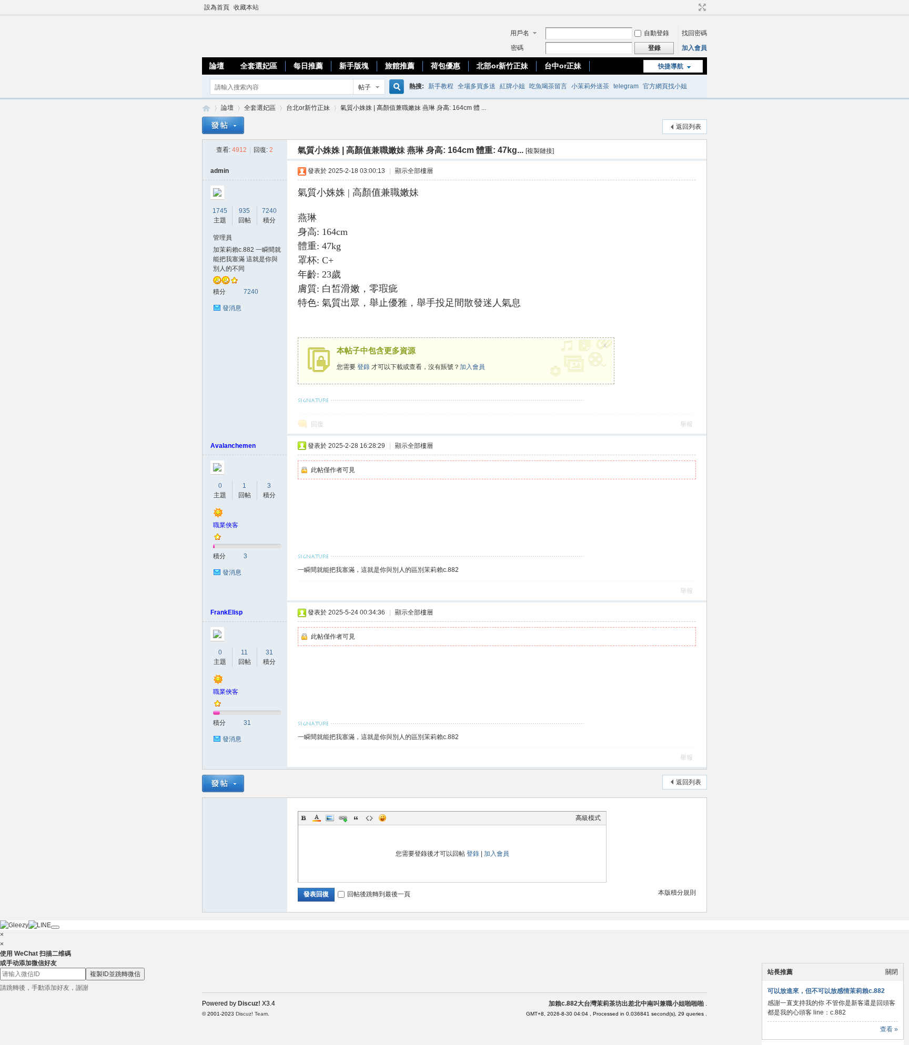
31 (269, 652)
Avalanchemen (233, 445)
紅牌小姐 (512, 86)
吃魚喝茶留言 (548, 86)
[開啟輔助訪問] (692, 7)
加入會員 (694, 48)
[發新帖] (223, 125)
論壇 (216, 66)
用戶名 (519, 33)
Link (343, 818)
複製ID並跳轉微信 (115, 974)
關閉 (891, 972)
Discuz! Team (252, 1014)
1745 (220, 210)
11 (244, 652)
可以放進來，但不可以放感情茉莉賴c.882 (826, 991)
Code (369, 818)
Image (330, 818)
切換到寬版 (701, 7)
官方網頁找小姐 (665, 86)
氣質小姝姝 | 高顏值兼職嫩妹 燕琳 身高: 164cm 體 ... (413, 107)
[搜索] (395, 87)
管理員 (222, 237)
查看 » (889, 1029)
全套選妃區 (258, 66)
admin (219, 171)
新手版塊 (354, 66)
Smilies (382, 818)
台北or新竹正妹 (308, 107)
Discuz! (249, 1003)
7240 (269, 210)
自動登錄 (656, 33)
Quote (356, 818)
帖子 (364, 87)
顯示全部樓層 (414, 171)
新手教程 (440, 86)
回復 (317, 424)
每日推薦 (308, 66)
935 (244, 210)
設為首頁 (216, 7)
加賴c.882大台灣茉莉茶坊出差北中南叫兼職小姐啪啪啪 (206, 108)
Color (316, 818)
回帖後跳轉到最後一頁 (378, 894)
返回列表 (688, 126)
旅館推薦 (400, 66)
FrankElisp (226, 612)
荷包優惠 (445, 66)
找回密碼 (694, 33)
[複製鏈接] (540, 151)
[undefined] (55, 927)
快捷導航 (670, 66)
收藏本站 (246, 7)
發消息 (232, 308)
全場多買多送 (477, 86)
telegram (626, 86)
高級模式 (588, 818)
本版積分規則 (677, 892)
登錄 (363, 367)
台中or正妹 (562, 66)
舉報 (686, 424)
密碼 (517, 48)
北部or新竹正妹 (502, 66)
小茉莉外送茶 (590, 86)
